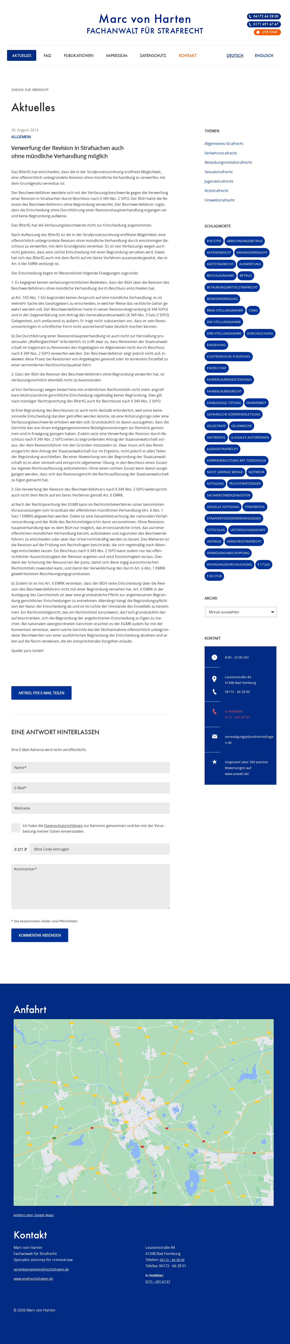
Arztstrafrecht (216, 190)
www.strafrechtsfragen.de (33, 1278)
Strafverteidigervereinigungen (234, 518)
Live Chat (270, 32)
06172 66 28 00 (265, 16)
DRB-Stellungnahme (224, 333)
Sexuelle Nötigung (223, 507)
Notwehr (256, 472)
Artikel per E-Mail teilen (41, 692)
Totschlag (216, 530)
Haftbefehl (216, 437)
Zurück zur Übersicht (30, 89)
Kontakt (187, 56)
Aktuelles (21, 56)
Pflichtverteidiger (245, 483)
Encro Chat (217, 368)
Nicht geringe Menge (225, 472)
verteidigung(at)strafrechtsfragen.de (41, 1269)
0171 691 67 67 (265, 24)
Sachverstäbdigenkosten (228, 495)
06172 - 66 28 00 (237, 692)
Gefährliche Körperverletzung (233, 414)
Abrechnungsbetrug (245, 241)
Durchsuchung (260, 333)
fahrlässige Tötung (224, 403)
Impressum (117, 56)
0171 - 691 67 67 (237, 717)
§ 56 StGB (214, 576)
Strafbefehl (255, 507)
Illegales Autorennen (250, 437)
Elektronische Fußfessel (229, 356)
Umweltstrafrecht (220, 200)
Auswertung (250, 264)
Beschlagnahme (220, 275)
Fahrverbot (256, 403)
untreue (214, 541)
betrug (246, 275)
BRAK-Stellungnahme (225, 310)
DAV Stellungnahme (224, 322)
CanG (253, 310)
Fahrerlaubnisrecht (224, 391)
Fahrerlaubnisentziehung (229, 379)
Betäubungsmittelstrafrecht (228, 162)
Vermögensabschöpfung (228, 553)
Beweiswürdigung (222, 299)
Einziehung (216, 345)
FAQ (47, 56)
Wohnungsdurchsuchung (229, 564)
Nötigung (215, 483)
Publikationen (79, 56)
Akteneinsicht (219, 252)
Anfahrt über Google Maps (34, 1215)
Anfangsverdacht (252, 252)
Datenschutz (153, 56)
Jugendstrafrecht (219, 181)
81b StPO (214, 241)
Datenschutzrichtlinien (63, 825)
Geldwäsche (241, 426)
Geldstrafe (216, 426)
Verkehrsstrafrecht (221, 153)
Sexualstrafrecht (219, 171)
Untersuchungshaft (248, 530)
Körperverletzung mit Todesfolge (236, 460)
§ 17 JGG (264, 564)
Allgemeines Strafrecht (224, 143)
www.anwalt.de (236, 774)
